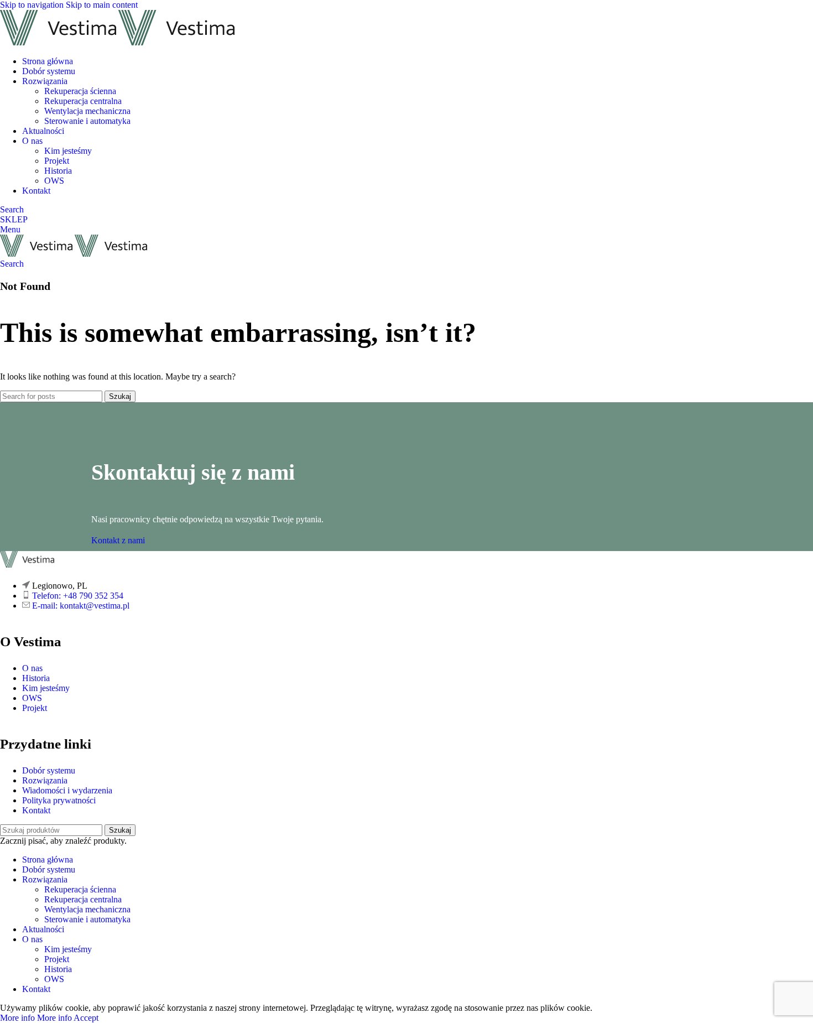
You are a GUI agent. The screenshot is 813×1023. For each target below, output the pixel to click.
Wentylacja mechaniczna (87, 111)
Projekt (56, 160)
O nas (32, 668)
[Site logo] (59, 42)
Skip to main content (102, 4)
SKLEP (14, 219)
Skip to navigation (33, 4)
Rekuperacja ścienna (80, 91)
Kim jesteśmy (68, 150)
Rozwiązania (44, 780)
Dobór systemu (48, 770)
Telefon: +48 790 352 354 (77, 595)
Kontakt (36, 810)
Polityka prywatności (59, 800)
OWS (54, 180)
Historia (58, 170)
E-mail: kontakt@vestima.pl (80, 605)
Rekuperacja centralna (83, 101)
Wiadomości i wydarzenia (67, 790)
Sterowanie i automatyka (87, 121)
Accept (86, 1017)
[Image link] (27, 564)
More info (36, 1017)
